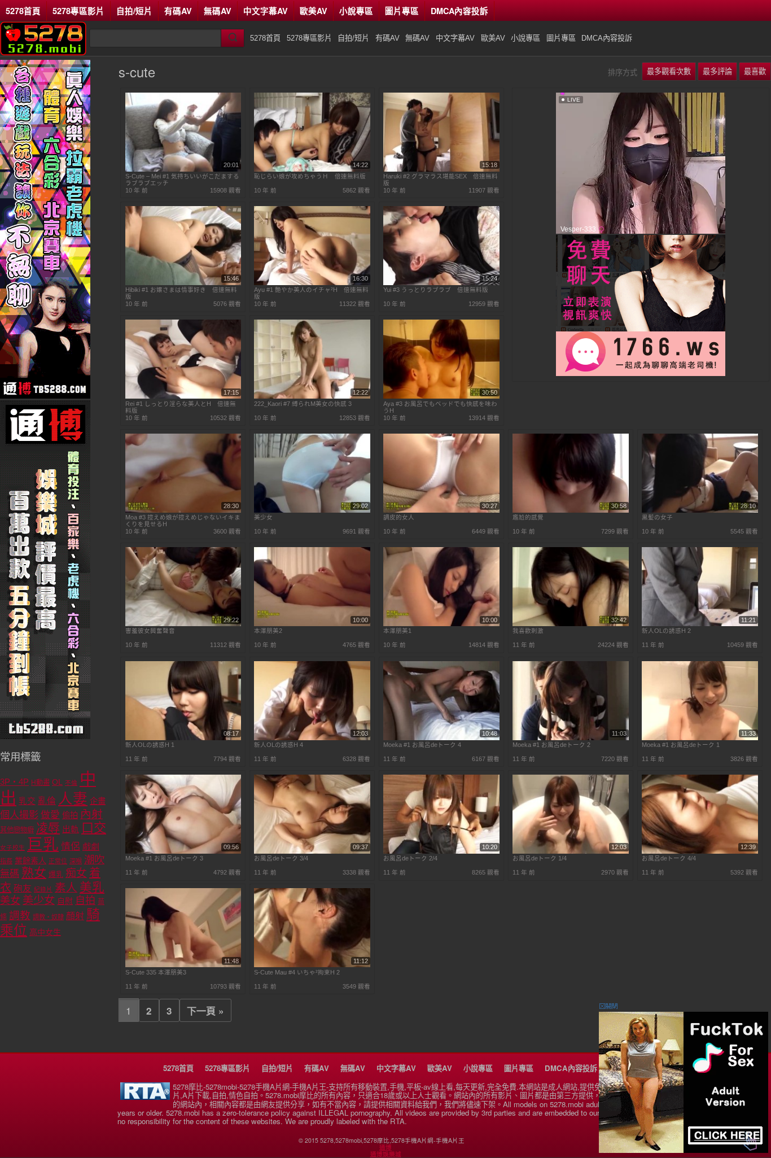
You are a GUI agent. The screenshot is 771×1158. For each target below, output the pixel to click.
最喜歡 (755, 71)
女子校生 (12, 847)
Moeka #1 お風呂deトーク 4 (422, 744)
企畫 (98, 801)
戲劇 (90, 846)
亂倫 (47, 801)
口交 (93, 828)
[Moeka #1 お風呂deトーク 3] (183, 851)
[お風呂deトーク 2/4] (441, 851)
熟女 (33, 873)
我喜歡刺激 (528, 630)
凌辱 (48, 827)
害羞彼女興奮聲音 (150, 630)
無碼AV (217, 10)
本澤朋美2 (268, 630)
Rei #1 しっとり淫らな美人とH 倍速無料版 (180, 407)
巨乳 (43, 844)
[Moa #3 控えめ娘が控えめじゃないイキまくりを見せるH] (183, 510)
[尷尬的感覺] (570, 510)
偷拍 (70, 815)
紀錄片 (43, 889)
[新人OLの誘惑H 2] (700, 623)
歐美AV (313, 10)
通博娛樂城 (385, 1154)
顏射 (75, 916)
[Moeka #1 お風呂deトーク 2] (570, 738)
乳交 (27, 801)
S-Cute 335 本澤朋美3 (155, 972)
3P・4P (14, 781)
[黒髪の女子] (700, 510)
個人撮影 (19, 814)
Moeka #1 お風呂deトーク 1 (681, 744)
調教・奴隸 (48, 917)
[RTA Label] (145, 1096)
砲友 (23, 888)
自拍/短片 (134, 10)
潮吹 (94, 860)
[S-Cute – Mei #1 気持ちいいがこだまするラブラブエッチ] (183, 169)
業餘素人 (30, 860)
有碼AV (178, 10)
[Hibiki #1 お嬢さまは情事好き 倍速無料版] (183, 282)
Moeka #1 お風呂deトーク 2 (551, 744)
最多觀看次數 (669, 71)
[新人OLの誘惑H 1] (183, 738)
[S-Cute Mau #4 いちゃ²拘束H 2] (312, 965)
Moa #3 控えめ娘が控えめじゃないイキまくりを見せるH (182, 520)
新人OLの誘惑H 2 (666, 630)
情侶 (70, 846)
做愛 (50, 815)
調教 (19, 915)
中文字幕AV (265, 10)
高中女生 (45, 932)
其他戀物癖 (17, 830)
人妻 (72, 799)
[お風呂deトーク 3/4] (312, 851)
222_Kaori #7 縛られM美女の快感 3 (303, 403)
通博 (385, 1147)
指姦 (6, 861)
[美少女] (312, 510)
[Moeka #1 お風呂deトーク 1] (700, 738)
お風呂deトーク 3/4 (281, 858)
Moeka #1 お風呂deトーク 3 (164, 858)
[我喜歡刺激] (570, 623)
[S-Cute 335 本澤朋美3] (183, 965)
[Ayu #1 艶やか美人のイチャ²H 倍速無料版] (312, 282)
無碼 (9, 873)
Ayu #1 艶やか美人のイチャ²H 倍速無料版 (311, 293)
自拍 (85, 900)
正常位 (58, 861)
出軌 (70, 829)
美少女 (263, 517)
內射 (91, 814)
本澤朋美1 (397, 630)
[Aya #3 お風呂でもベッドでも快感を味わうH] (441, 396)
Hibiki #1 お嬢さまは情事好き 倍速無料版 (181, 293)
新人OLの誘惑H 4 (278, 744)
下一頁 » (205, 1010)
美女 (10, 900)
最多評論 (717, 71)
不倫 (71, 782)
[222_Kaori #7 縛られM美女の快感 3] (312, 396)
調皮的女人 (398, 517)
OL (57, 782)
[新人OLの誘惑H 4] (312, 738)
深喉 (75, 861)
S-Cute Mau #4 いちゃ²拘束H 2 (297, 972)
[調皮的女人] (441, 510)
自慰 (65, 901)
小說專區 (356, 10)
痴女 (76, 873)
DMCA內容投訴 (459, 10)
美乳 (92, 887)
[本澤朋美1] (441, 623)
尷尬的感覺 (528, 517)
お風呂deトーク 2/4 (410, 858)
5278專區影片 (78, 10)
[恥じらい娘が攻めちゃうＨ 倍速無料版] (312, 169)
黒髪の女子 (657, 517)
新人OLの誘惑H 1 (149, 744)
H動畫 (40, 782)
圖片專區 (402, 10)
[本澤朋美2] (312, 623)
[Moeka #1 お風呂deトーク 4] (441, 738)
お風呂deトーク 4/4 (669, 858)
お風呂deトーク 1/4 (539, 858)
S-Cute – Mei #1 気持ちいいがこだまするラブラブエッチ (182, 179)
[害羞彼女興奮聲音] (183, 623)
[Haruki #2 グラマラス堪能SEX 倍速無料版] (441, 169)
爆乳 (56, 874)
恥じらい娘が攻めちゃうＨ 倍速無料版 (310, 176)
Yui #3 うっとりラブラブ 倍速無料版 (435, 289)
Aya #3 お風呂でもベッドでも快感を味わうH (440, 407)
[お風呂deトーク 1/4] (570, 851)
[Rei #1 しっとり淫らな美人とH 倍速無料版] (183, 396)
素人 (66, 887)
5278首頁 (23, 10)
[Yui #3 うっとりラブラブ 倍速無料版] (441, 282)
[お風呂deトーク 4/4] (700, 851)
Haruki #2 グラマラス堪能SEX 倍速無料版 (440, 179)
